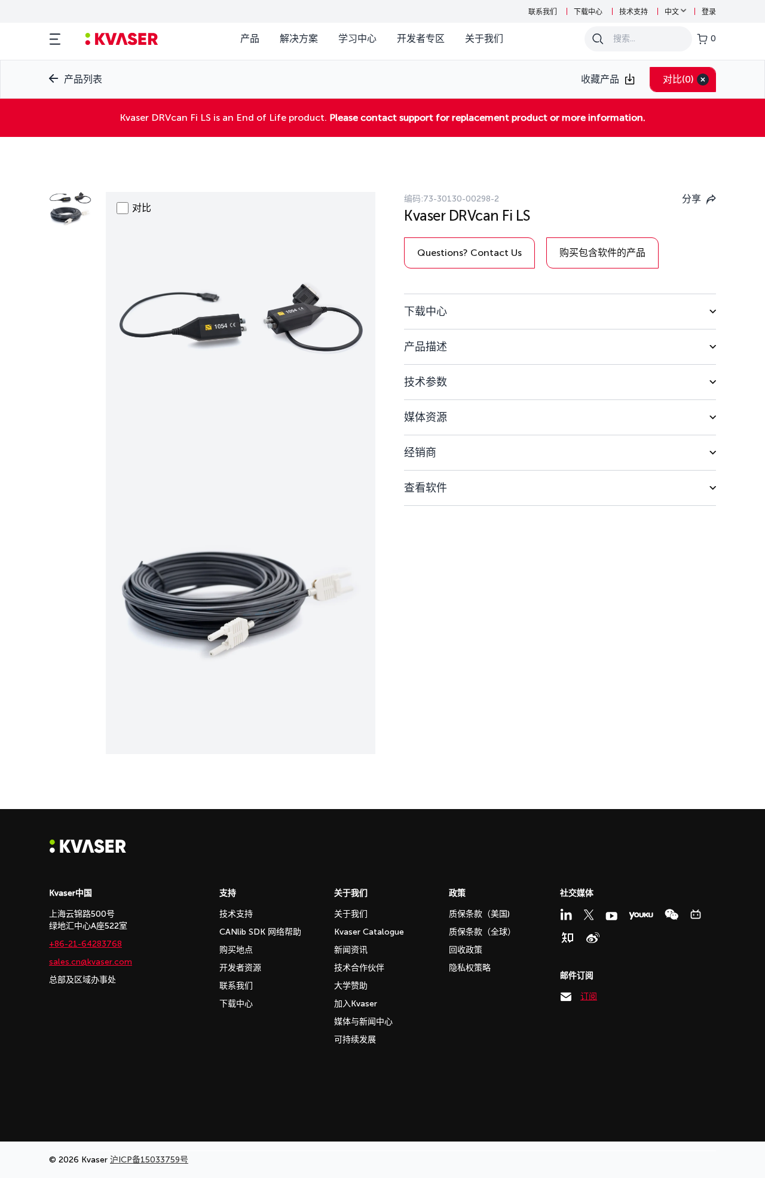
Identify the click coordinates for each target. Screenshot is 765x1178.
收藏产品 (600, 79)
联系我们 (542, 12)
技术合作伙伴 (359, 968)
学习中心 (357, 38)
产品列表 (83, 79)
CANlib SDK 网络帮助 (260, 932)
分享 (691, 199)
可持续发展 (355, 1039)
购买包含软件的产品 (602, 252)
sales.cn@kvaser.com (90, 962)
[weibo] (593, 937)
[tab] (560, 311)
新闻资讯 (351, 950)
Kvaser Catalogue (369, 932)
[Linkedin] (566, 914)
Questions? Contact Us (469, 252)
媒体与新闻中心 (363, 1022)
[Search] (597, 39)
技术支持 (633, 12)
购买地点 (236, 950)
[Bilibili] (696, 914)
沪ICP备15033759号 (149, 1160)
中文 (672, 12)
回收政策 (465, 950)
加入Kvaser (355, 1004)
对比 (678, 79)
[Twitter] (588, 915)
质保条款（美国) (479, 914)
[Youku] (641, 915)
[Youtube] (611, 916)
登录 (709, 12)
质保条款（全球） (482, 932)
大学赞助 (351, 986)
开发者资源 (240, 968)
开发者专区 (421, 38)
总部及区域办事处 (82, 980)
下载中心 (588, 12)
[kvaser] (121, 39)
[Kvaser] (88, 850)
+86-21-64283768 (85, 944)
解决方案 (299, 38)
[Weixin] (671, 914)
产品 (249, 38)
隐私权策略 (470, 968)
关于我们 (484, 38)
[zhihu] (567, 937)
